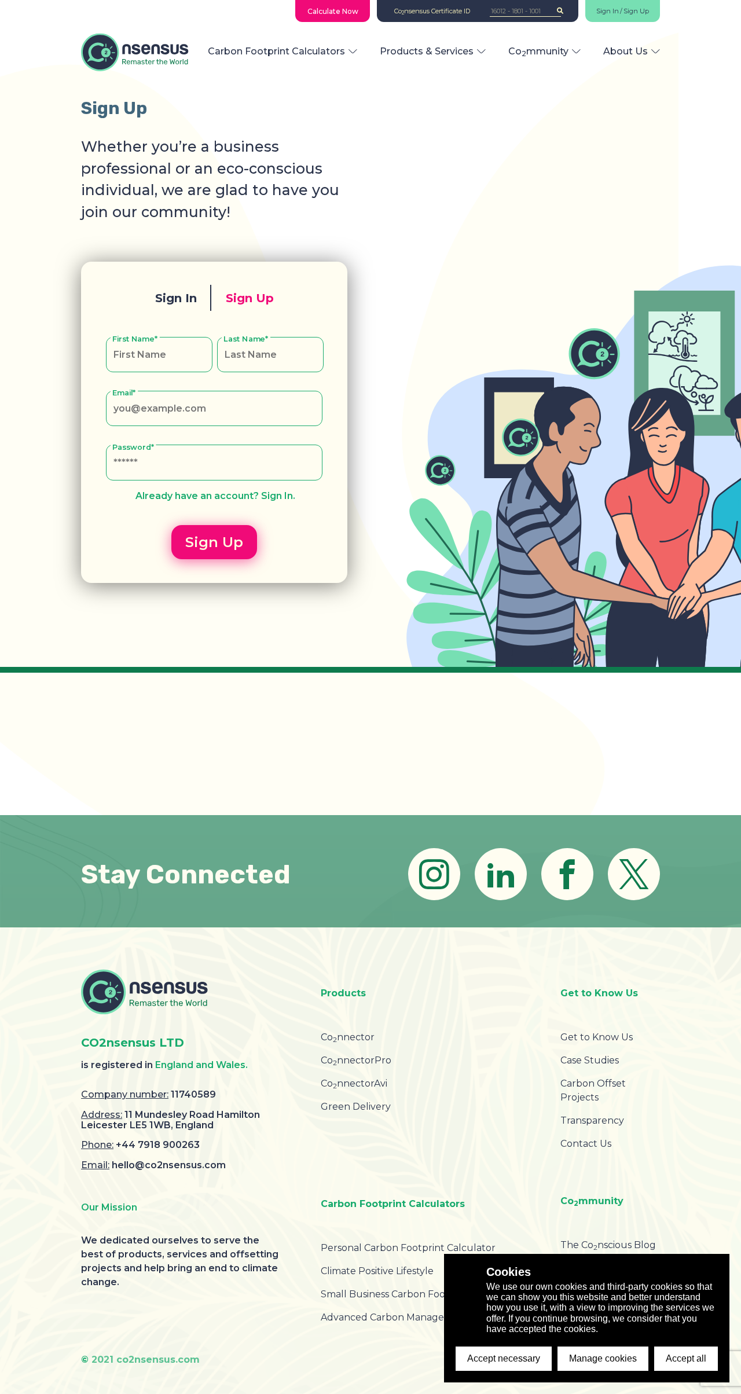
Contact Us (585, 1143)
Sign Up (636, 11)
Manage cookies (603, 1358)
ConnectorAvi (354, 1083)
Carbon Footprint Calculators (276, 51)
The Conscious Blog (608, 1244)
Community (538, 51)
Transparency (592, 1120)
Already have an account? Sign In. (215, 495)
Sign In (607, 11)
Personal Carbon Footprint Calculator (408, 1247)
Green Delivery (356, 1106)
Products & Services (427, 51)
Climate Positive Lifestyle (377, 1270)
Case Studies (589, 1060)
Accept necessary (503, 1358)
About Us (625, 51)
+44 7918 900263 (158, 1144)
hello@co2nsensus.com (169, 1165)
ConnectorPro (356, 1060)
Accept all (686, 1358)
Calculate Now (332, 11)
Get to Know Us (596, 1037)
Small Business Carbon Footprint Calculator (422, 1294)
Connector (348, 1037)
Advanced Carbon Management (395, 1317)
